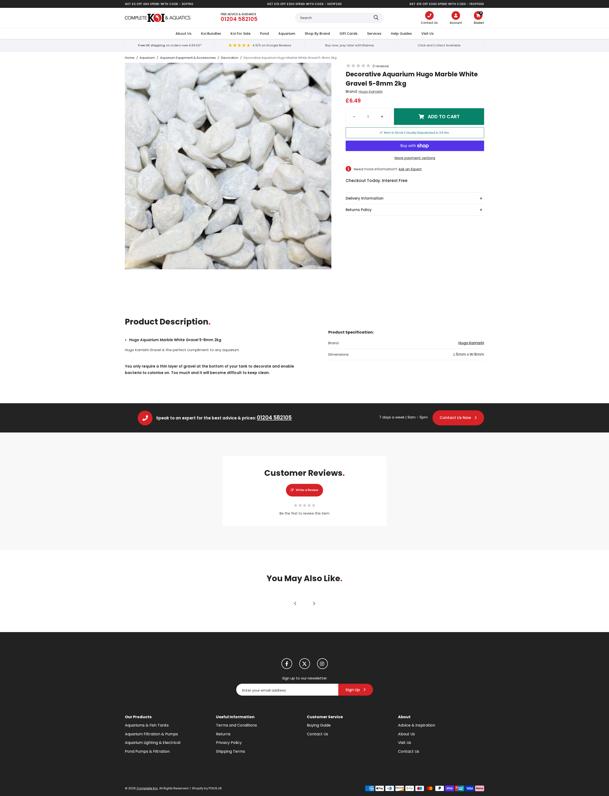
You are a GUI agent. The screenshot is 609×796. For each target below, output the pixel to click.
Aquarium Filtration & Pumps (151, 734)
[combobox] (339, 18)
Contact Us (317, 734)
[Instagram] (322, 663)
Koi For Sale (240, 33)
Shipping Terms (230, 751)
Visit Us (427, 33)
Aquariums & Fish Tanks (147, 725)
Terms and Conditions (236, 725)
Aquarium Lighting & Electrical (152, 742)
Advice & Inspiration (416, 725)
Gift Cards (348, 33)
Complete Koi (157, 18)
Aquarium (286, 33)
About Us (184, 33)
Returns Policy (359, 209)
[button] (479, 18)
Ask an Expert (410, 169)
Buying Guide (319, 725)
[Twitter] (304, 663)
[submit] (376, 18)
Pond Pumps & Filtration (147, 751)
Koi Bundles (211, 33)
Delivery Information (364, 198)
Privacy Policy (229, 742)
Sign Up (352, 690)
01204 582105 (274, 417)
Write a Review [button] (307, 490)
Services (374, 33)
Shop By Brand (317, 33)
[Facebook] (286, 663)
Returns (223, 734)
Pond (264, 33)
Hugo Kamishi (371, 91)
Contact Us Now (455, 417)
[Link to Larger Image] (228, 166)
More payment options (415, 157)
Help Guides (401, 33)
